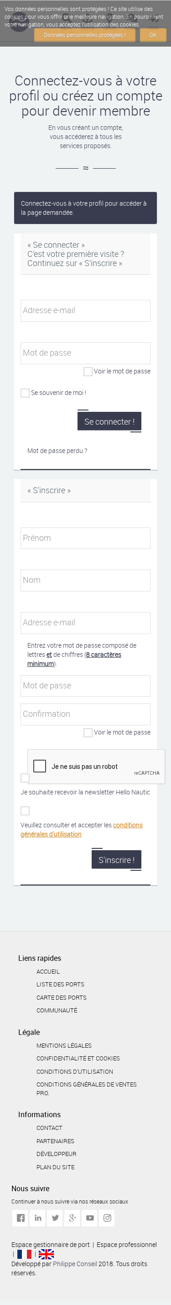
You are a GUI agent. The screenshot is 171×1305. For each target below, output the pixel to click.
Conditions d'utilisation (74, 1071)
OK (153, 34)
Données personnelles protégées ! (85, 34)
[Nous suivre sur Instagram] (106, 1218)
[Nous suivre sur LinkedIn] (37, 1218)
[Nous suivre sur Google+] (72, 1218)
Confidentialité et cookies (78, 1058)
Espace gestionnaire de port (50, 1244)
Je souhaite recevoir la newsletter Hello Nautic (85, 792)
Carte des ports (61, 997)
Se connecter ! (109, 421)
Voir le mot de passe (122, 371)
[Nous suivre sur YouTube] (89, 1218)
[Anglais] (46, 1253)
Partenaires (55, 1141)
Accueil (48, 971)
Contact (49, 1128)
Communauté (56, 1010)
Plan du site (55, 1167)
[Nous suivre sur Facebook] (20, 1218)
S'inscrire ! (116, 859)
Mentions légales (64, 1045)
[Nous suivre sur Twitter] (54, 1218)
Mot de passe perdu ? (57, 450)
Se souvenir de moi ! (58, 392)
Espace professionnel (127, 1244)
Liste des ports (60, 984)
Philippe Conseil (75, 1263)
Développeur (56, 1154)
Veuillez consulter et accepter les (82, 829)
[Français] (24, 1253)
